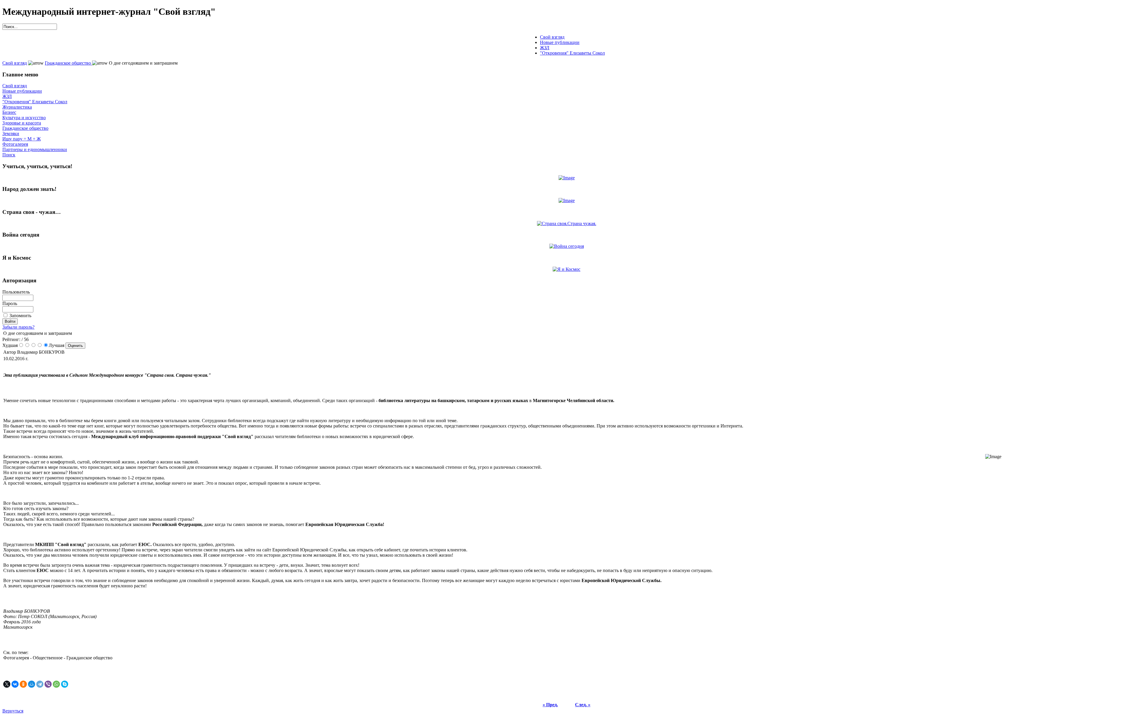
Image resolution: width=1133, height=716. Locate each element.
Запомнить (20, 315)
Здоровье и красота (21, 122)
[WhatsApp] (56, 684)
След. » (582, 704)
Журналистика (17, 106)
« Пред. (550, 704)
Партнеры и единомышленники (34, 149)
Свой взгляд (14, 62)
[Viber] (48, 684)
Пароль (9, 303)
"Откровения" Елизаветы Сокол (34, 101)
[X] (6, 684)
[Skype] (64, 684)
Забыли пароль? (18, 327)
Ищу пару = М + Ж (21, 138)
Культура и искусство (24, 117)
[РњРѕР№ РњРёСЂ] (31, 684)
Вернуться (12, 710)
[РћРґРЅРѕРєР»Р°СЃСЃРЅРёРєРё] (23, 684)
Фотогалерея (15, 144)
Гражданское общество (68, 62)
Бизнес (9, 112)
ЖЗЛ (7, 96)
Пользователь (16, 291)
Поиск (8, 154)
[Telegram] (39, 684)
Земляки (10, 133)
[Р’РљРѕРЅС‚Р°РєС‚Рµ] (15, 684)
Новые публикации (22, 91)
